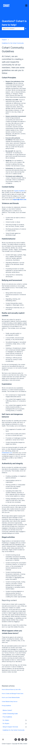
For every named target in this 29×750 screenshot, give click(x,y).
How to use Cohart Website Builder (11, 697)
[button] (26, 720)
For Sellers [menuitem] (6, 720)
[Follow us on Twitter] (22, 739)
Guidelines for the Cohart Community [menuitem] (13, 730)
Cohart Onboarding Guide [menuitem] (10, 713)
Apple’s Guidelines (19, 191)
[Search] (25, 28)
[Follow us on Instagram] (19, 739)
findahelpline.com (7, 452)
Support (4, 39)
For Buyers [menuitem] (6, 723)
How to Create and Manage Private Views (12, 693)
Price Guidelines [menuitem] (7, 717)
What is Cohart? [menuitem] (7, 710)
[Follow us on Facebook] (15, 739)
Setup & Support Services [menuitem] (10, 727)
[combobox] (13, 28)
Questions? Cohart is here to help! (14, 23)
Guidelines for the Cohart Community (13, 43)
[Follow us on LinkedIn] (26, 739)
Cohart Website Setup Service (9, 701)
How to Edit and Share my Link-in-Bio (11, 689)
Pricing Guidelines (6, 705)
